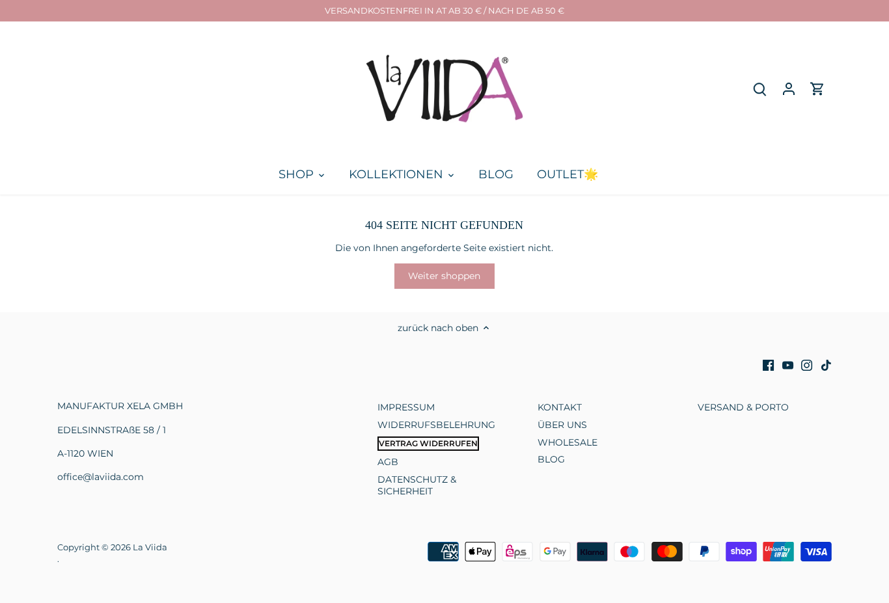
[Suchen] (760, 89)
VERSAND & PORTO (743, 407)
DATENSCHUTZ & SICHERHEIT (416, 485)
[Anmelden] (788, 89)
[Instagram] (806, 365)
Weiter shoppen (444, 276)
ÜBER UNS (562, 425)
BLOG (551, 459)
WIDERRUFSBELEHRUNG (436, 425)
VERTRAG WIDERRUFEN (428, 443)
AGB (387, 462)
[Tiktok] (826, 365)
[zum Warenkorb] (817, 89)
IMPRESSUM (406, 407)
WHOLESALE (567, 442)
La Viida (150, 547)
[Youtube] (787, 365)
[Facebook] (768, 365)
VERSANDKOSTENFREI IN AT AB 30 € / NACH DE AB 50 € (444, 10)
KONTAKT (560, 407)
